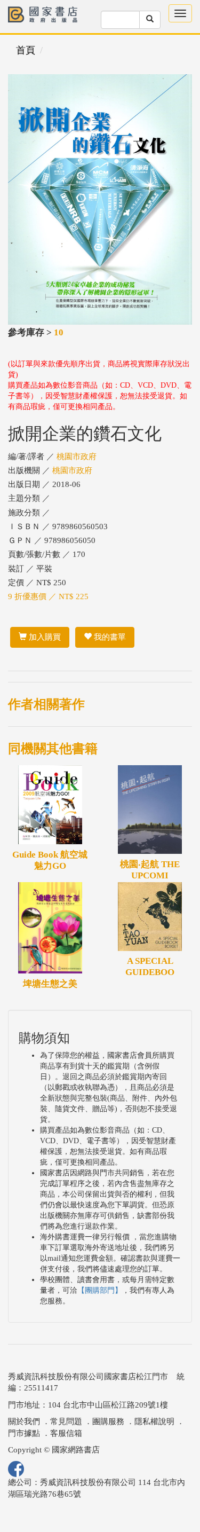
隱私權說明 (154, 1421)
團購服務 (108, 1421)
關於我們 (24, 1421)
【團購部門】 (99, 1290)
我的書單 (109, 637)
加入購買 (44, 637)
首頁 (25, 50)
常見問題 (66, 1421)
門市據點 (24, 1433)
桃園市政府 (77, 456)
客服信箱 (66, 1433)
